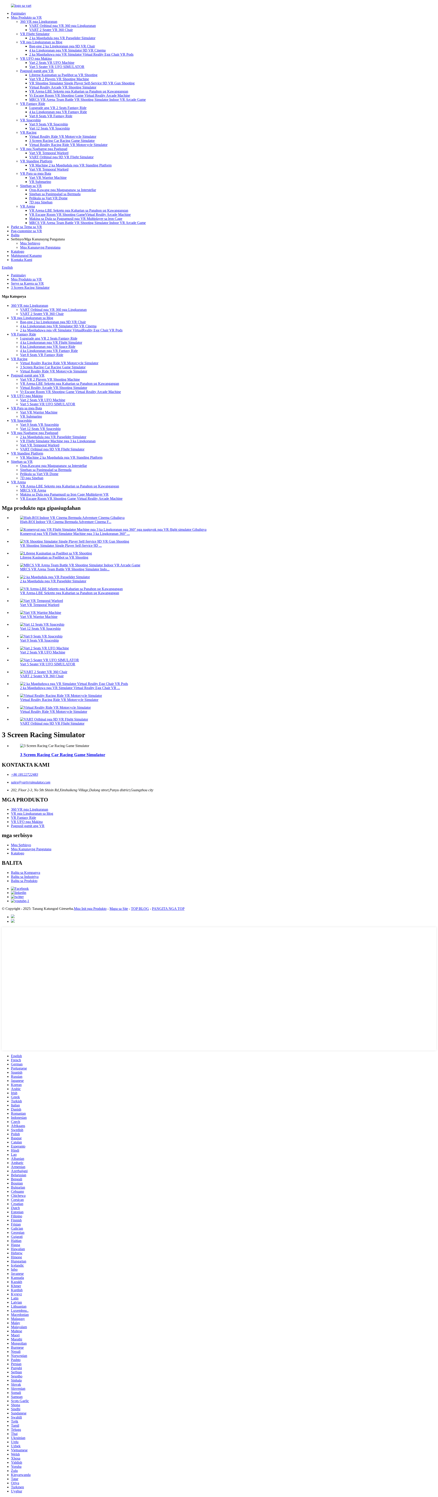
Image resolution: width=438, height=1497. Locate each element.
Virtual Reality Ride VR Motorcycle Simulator (62, 136)
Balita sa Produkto (24, 881)
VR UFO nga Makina (36, 58)
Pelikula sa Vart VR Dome (48, 198)
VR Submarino (40, 182)
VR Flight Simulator (35, 34)
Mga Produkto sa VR (26, 17)
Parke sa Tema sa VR (26, 227)
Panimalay (18, 13)
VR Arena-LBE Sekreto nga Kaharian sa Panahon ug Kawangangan (78, 91)
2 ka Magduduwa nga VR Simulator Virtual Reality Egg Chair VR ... (70, 688)
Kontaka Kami (21, 260)
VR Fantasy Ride (32, 104)
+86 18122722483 (24, 774)
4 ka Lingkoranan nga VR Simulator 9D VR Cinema (67, 50)
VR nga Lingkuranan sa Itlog (41, 42)
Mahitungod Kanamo (26, 256)
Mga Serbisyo (30, 243)
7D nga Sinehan (40, 202)
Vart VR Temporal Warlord (48, 153)
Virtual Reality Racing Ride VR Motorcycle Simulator (68, 145)
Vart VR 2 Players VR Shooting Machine (59, 79)
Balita (15, 235)
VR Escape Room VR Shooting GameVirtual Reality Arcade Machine (80, 214)
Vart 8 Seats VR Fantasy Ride (50, 116)
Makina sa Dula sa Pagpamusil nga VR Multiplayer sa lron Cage (75, 219)
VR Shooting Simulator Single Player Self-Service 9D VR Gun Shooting (82, 83)
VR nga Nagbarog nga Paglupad (43, 149)
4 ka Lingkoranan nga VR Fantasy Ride (58, 112)
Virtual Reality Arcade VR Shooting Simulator (62, 87)
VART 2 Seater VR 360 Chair (51, 30)
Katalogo (17, 251)
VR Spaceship (30, 120)
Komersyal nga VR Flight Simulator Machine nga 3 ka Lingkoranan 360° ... (75, 534)
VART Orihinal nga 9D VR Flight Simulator (61, 157)
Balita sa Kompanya (25, 873)
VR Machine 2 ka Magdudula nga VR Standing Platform (70, 165)
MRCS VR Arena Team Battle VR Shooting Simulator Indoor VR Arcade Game (87, 100)
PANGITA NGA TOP (168, 909)
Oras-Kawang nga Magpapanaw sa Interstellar (62, 190)
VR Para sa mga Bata (35, 173)
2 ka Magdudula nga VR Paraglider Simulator (62, 38)
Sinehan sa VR (31, 186)
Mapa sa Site (119, 909)
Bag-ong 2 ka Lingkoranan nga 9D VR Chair (62, 46)
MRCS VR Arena (33, 490)
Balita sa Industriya (25, 877)
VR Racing (28, 132)
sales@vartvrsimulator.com (30, 782)
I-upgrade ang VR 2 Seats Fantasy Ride (57, 108)
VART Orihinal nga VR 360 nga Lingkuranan (62, 26)
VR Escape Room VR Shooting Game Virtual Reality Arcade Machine (71, 498)
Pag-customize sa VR (26, 231)
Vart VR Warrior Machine (48, 178)
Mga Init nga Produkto (90, 909)
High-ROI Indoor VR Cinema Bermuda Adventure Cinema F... (65, 522)
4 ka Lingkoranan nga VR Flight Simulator (51, 342)
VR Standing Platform (36, 161)
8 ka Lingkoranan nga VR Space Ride (47, 347)
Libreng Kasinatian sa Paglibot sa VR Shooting (63, 75)
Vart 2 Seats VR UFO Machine (51, 63)
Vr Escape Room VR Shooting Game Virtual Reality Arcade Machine (79, 95)
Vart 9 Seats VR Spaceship (48, 124)
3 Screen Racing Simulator (30, 287)
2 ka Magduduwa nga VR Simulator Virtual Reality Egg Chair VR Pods (81, 54)
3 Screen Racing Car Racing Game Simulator (62, 141)
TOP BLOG (140, 909)
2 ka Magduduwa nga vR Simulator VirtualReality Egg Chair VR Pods (71, 330)
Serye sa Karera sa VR (27, 283)
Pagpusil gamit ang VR (37, 71)
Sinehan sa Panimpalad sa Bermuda (55, 194)
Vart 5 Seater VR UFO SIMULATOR (56, 67)
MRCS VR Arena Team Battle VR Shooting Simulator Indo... (65, 569)
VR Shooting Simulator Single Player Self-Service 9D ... (61, 545)
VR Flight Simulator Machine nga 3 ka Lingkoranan (58, 441)
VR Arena (27, 206)
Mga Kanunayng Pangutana (40, 247)
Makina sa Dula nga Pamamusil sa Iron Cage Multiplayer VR (64, 494)
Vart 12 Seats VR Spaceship (49, 128)
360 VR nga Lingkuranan (38, 21)
